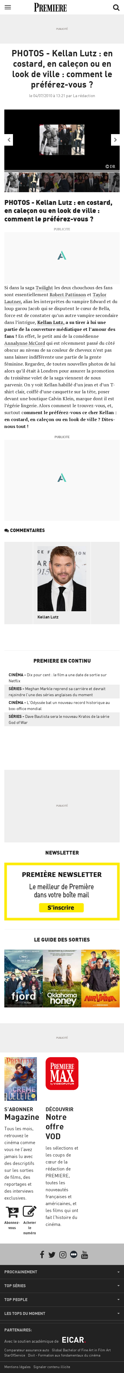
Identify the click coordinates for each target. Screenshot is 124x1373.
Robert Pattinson (68, 294)
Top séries (15, 1285)
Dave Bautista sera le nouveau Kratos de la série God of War (59, 719)
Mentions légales (17, 1367)
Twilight (44, 287)
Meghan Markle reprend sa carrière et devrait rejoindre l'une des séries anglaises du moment (57, 691)
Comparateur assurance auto (26, 1350)
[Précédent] (8, 140)
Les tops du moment (24, 1313)
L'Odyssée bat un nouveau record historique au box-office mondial (59, 705)
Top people (15, 1299)
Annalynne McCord (24, 343)
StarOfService (14, 1355)
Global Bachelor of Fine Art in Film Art (81, 1350)
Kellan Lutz (50, 322)
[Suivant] (115, 140)
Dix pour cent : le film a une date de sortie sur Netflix (58, 677)
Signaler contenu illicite (51, 1367)
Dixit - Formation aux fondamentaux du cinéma (64, 1355)
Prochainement (20, 1272)
